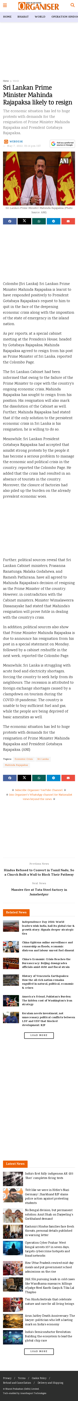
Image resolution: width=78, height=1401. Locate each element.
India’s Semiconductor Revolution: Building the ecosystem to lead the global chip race (48, 1336)
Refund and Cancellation (17, 1383)
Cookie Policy (39, 1378)
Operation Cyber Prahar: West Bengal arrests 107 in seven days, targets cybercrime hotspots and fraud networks (47, 1249)
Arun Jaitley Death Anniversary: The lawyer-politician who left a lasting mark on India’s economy (50, 1320)
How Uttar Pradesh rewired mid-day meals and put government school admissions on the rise (49, 1267)
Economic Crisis (24, 759)
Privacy (7, 1378)
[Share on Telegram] (53, 221)
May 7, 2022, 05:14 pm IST (24, 146)
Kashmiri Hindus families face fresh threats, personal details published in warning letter (49, 1231)
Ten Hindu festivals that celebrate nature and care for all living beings (49, 1301)
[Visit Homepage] (38, 6)
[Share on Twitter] (24, 221)
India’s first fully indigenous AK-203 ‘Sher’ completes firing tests (49, 1176)
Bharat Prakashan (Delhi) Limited (22, 1389)
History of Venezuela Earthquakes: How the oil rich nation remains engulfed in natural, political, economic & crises (48, 982)
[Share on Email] (68, 221)
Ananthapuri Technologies (33, 1393)
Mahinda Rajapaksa (16, 765)
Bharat (23, 17)
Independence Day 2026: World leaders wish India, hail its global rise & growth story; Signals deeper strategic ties (48, 928)
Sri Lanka (43, 759)
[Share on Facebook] (10, 221)
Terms (21, 1378)
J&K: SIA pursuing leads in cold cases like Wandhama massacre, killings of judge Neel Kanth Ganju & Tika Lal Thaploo (50, 1286)
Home (7, 17)
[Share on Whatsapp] (39, 221)
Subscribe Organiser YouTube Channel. (39, 790)
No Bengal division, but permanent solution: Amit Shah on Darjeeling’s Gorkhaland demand (49, 1214)
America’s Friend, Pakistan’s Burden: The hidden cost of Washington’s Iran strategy (47, 1001)
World (40, 17)
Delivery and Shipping (50, 1383)
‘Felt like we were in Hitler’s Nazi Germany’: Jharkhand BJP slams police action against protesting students (47, 1197)
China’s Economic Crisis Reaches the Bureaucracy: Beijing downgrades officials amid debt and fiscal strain (46, 963)
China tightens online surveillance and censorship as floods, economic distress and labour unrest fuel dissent (48, 947)
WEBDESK (16, 142)
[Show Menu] (5, 6)
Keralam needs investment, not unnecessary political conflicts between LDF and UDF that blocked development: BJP (48, 1019)
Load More (39, 1035)
